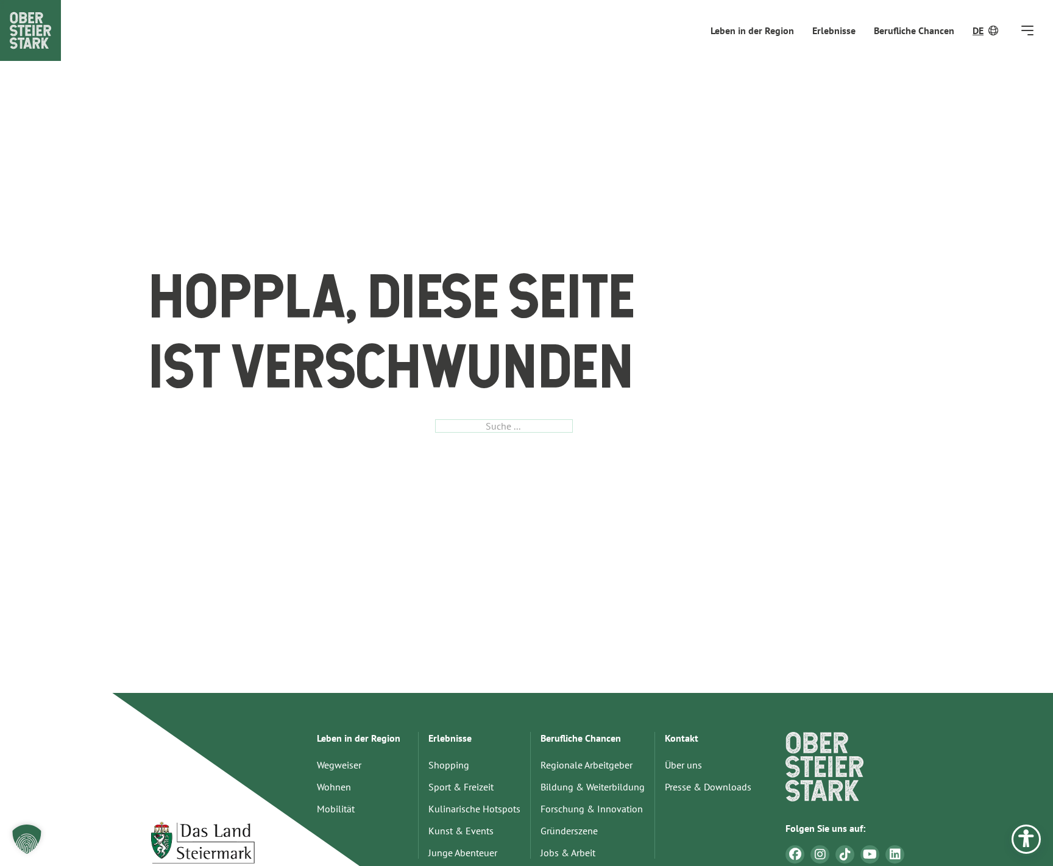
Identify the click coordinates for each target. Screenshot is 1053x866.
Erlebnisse (834, 30)
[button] (27, 839)
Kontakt (681, 738)
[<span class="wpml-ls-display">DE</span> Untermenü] (994, 30)
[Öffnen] (1027, 30)
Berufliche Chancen (914, 30)
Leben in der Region (752, 30)
